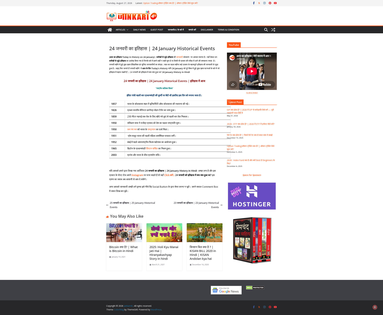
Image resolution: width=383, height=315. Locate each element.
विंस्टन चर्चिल (152, 148)
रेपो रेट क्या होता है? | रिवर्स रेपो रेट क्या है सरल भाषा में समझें (249, 135)
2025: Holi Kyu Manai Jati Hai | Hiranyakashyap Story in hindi (163, 253)
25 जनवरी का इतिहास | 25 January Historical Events (132, 205)
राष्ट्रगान (151, 129)
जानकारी (179, 57)
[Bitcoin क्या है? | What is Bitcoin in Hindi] (124, 225)
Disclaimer (207, 29)
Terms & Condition (228, 29)
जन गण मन (132, 129)
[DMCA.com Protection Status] (255, 287)
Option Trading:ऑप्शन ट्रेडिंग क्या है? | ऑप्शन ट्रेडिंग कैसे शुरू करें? (170, 3)
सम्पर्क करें (192, 29)
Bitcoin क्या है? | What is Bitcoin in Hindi (123, 249)
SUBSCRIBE (252, 92)
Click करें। (169, 175)
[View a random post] (273, 29)
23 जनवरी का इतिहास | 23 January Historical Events (196, 205)
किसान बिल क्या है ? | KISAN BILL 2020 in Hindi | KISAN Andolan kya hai (203, 253)
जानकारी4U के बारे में (176, 29)
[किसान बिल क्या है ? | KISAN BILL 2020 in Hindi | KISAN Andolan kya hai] (204, 225)
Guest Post (157, 29)
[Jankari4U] (109, 29)
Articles (120, 29)
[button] (127, 30)
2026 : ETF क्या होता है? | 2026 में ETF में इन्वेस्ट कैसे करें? (250, 123)
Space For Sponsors (252, 175)
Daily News (139, 29)
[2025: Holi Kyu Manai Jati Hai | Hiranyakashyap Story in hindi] (164, 225)
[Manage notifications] (375, 307)
